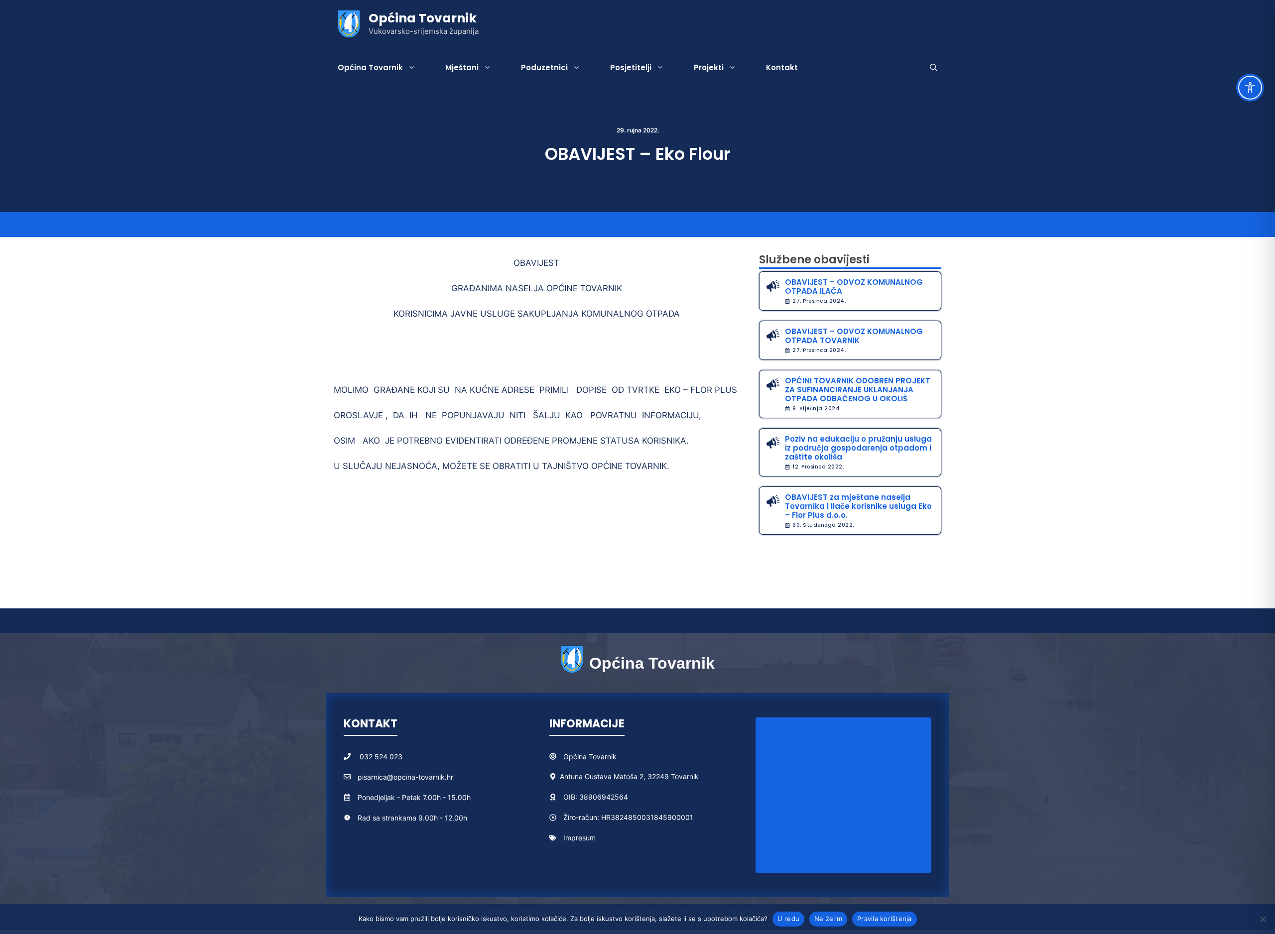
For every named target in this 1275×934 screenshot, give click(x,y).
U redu (788, 919)
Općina (576, 756)
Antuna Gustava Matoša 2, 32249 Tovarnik (629, 776)
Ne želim (828, 919)
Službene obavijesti (814, 259)
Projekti (709, 67)
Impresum (579, 837)
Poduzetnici (544, 67)
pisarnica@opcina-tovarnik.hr (405, 777)
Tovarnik (603, 756)
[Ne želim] (1263, 919)
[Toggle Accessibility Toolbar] (1250, 88)
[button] (933, 68)
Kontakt (782, 67)
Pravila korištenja (884, 919)
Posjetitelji (630, 67)
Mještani (462, 67)
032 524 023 (381, 756)
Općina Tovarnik (423, 18)
